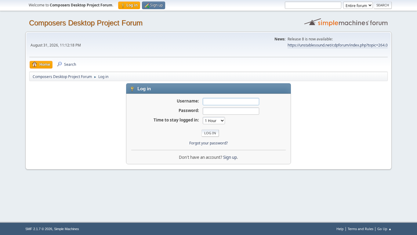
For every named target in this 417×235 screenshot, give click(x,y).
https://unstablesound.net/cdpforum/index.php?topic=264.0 (338, 45)
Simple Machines (66, 229)
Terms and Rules (360, 228)
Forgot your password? (208, 143)
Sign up (230, 157)
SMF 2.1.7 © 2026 (38, 229)
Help (340, 228)
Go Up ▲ (384, 228)
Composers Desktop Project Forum (86, 23)
